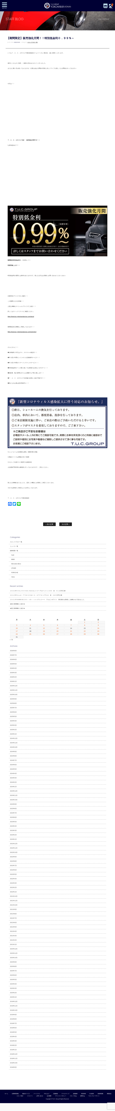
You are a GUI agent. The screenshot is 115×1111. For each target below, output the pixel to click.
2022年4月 (13, 879)
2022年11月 (13, 848)
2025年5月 (13, 716)
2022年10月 (13, 852)
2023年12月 (13, 791)
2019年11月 (13, 1006)
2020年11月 (13, 953)
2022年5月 (13, 874)
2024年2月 (13, 782)
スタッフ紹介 (20, 1095)
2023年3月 (13, 830)
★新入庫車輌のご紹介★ (17, 604)
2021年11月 (13, 900)
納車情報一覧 (14, 550)
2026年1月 (13, 681)
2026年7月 (13, 655)
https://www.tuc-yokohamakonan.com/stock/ (21, 316)
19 (44, 631)
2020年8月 (13, 966)
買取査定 (109, 1093)
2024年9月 (13, 751)
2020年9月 (13, 962)
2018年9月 (13, 1067)
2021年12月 (13, 896)
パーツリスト (36, 1093)
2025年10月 (13, 694)
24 (17, 634)
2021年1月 (13, 944)
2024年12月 (13, 738)
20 (57, 631)
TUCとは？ (47, 1093)
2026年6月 (13, 659)
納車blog (82, 1095)
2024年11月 (13, 743)
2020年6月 (13, 975)
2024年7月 (13, 760)
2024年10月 (13, 747)
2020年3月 (13, 988)
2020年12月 (13, 949)
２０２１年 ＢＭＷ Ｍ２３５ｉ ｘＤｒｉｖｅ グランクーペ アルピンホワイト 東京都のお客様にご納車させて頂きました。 (47, 599)
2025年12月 (13, 686)
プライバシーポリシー (60, 1095)
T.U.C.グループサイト (94, 1095)
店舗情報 (55, 1093)
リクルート (30, 1095)
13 (57, 628)
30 (98, 634)
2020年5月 (13, 979)
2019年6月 (13, 1028)
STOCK (105, 8)
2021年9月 (13, 909)
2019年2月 (13, 1045)
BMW (13, 559)
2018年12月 (13, 1054)
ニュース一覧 (14, 546)
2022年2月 (13, 887)
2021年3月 (13, 936)
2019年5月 (13, 1032)
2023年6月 (13, 817)
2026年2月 (13, 677)
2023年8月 (13, 808)
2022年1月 (13, 892)
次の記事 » (65, 524)
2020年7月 (13, 971)
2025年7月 (13, 708)
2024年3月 (13, 778)
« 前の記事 (49, 524)
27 (57, 634)
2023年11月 (13, 795)
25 (30, 634)
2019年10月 (13, 1010)
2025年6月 (13, 712)
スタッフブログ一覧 (32, 42)
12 (44, 628)
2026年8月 (13, 651)
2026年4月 (13, 668)
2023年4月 (13, 826)
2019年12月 (13, 1001)
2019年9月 (13, 1014)
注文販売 (91, 1093)
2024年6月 (13, 765)
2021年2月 (13, 940)
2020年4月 (13, 984)
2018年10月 (13, 1063)
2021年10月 (13, 905)
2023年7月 (13, 813)
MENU (11, 5)
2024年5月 (13, 769)
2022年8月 (13, 861)
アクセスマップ (65, 1093)
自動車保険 (100, 1093)
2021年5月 (13, 927)
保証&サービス (26, 1093)
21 (71, 631)
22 (85, 631)
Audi (12, 555)
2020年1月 (13, 997)
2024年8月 (13, 756)
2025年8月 (13, 703)
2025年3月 (13, 725)
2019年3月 (13, 1041)
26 (44, 634)
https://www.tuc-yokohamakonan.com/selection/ (22, 332)
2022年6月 (13, 870)
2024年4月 (13, 773)
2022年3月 (13, 883)
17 (17, 631)
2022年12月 (13, 843)
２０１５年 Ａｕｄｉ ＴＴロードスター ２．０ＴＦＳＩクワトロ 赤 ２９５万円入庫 (36, 595)
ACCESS (111, 8)
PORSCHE (14, 572)
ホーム (6, 1093)
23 (98, 631)
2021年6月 (13, 922)
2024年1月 (13, 786)
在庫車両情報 (15, 1093)
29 (85, 634)
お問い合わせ (39, 1095)
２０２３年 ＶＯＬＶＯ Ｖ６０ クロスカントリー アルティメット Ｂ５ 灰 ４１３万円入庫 (37, 591)
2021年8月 (13, 914)
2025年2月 (13, 729)
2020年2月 (13, 993)
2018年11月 (13, 1058)
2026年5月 (13, 664)
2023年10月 (13, 800)
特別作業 (83, 1093)
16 (98, 628)
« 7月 (11, 639)
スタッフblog (73, 1095)
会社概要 (49, 1095)
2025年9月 (13, 699)
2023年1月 (13, 839)
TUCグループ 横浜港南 (57, 5)
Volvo (13, 577)
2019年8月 (13, 1019)
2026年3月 (13, 672)
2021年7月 (13, 918)
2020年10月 (13, 957)
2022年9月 (13, 857)
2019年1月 (13, 1050)
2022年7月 (13, 865)
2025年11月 (13, 690)
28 (71, 634)
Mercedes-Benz (16, 564)
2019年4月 (13, 1036)
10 (17, 628)
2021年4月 (13, 931)
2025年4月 (13, 721)
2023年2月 (13, 835)
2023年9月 (13, 804)
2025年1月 (13, 734)
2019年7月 (13, 1023)
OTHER (13, 568)
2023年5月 (13, 822)
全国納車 (75, 1093)
